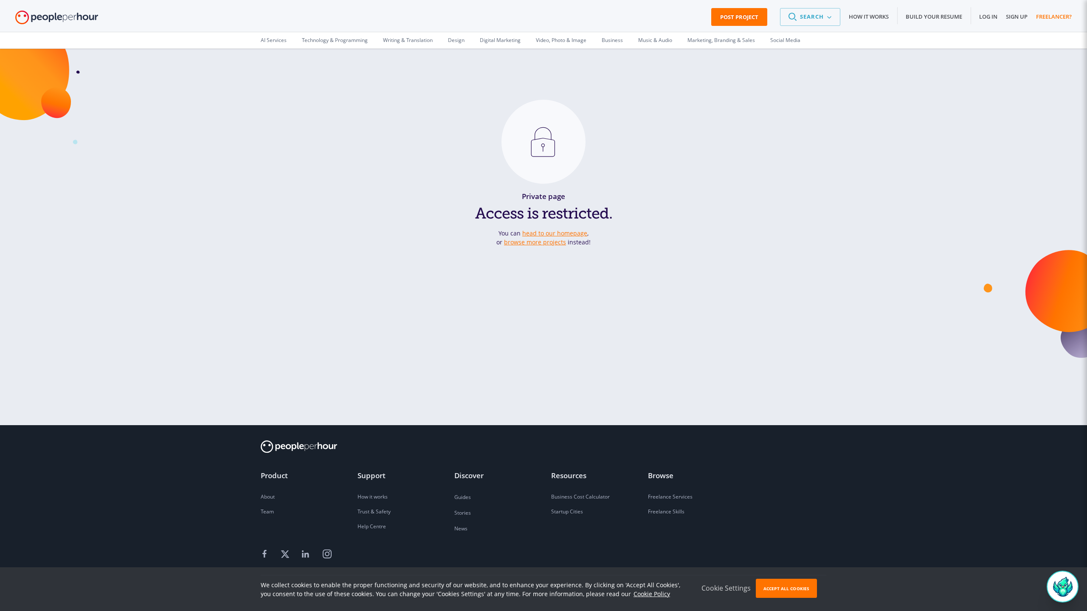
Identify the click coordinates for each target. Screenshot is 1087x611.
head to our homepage (554, 233)
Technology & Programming (335, 40)
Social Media (785, 40)
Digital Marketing (500, 40)
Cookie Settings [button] (726, 588)
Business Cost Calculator (580, 496)
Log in (988, 16)
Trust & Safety (374, 511)
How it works (869, 16)
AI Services (274, 40)
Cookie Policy (652, 594)
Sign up (1017, 16)
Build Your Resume (934, 16)
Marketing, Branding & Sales (721, 40)
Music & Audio (655, 40)
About (268, 496)
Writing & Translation (408, 40)
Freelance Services (670, 496)
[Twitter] (286, 554)
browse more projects (535, 242)
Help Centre (372, 526)
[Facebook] (266, 554)
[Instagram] (327, 554)
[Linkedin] (306, 554)
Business (612, 40)
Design (456, 40)
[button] (810, 17)
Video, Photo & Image (561, 40)
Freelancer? (1054, 16)
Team (267, 511)
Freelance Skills (666, 511)
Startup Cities (567, 511)
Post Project (739, 17)
